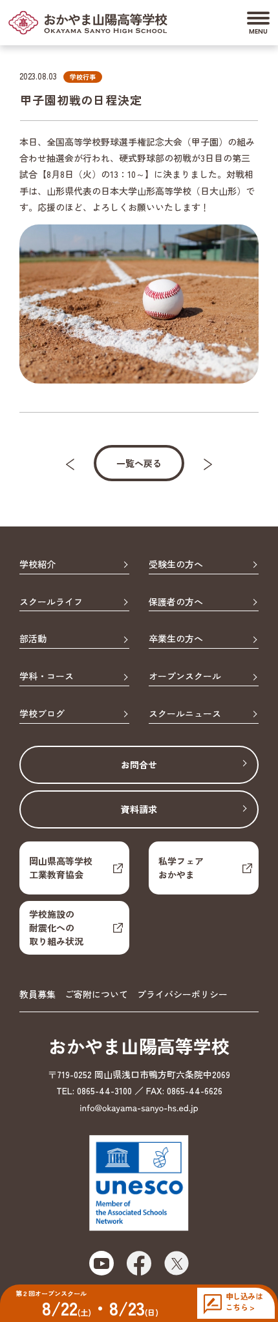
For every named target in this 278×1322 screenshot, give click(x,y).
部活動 (33, 639)
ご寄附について (96, 994)
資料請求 (139, 809)
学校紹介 (37, 564)
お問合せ (139, 764)
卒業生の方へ (176, 639)
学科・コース (46, 676)
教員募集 (37, 994)
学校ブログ (42, 714)
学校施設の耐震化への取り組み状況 (56, 927)
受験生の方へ (176, 564)
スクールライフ (51, 602)
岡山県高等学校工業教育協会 (60, 867)
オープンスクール (185, 676)
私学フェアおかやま (181, 867)
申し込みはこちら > (244, 1301)
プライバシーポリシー (182, 994)
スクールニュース (185, 714)
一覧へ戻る (139, 463)
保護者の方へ (176, 602)
